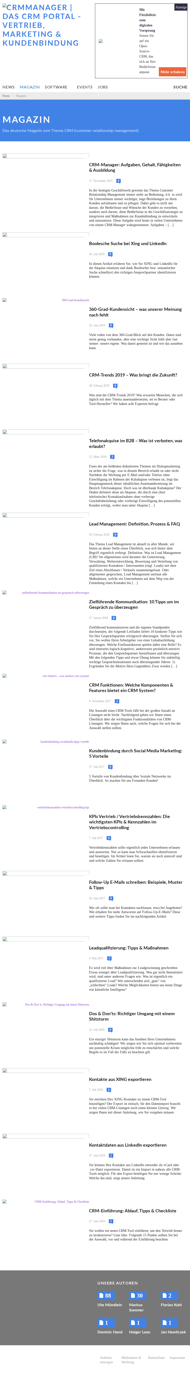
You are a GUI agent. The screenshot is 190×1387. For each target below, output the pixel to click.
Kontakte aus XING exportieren (120, 1079)
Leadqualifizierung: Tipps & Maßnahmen (128, 948)
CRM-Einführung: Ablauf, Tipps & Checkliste (132, 1211)
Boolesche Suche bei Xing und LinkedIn (127, 244)
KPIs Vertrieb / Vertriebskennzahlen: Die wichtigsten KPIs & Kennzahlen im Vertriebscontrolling (129, 822)
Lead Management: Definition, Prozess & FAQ (134, 524)
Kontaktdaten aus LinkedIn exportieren (127, 1145)
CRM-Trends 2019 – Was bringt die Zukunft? (133, 375)
